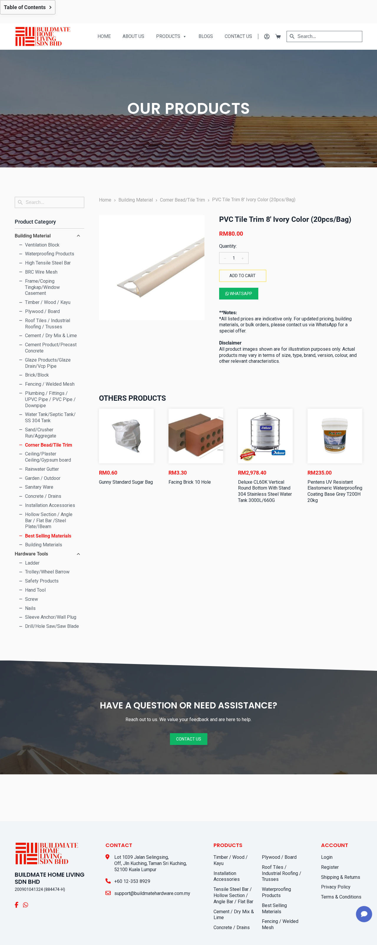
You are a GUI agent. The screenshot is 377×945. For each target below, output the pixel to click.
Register (330, 867)
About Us (133, 36)
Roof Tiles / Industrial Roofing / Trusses (281, 873)
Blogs (206, 36)
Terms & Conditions (341, 897)
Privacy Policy (335, 887)
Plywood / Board (279, 857)
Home (104, 36)
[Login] (263, 36)
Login (327, 857)
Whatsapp (240, 293)
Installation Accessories (227, 876)
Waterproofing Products (276, 892)
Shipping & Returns (340, 877)
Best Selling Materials (274, 908)
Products (168, 36)
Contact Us (238, 36)
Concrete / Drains (232, 927)
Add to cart (242, 275)
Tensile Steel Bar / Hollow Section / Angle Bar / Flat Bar (233, 895)
